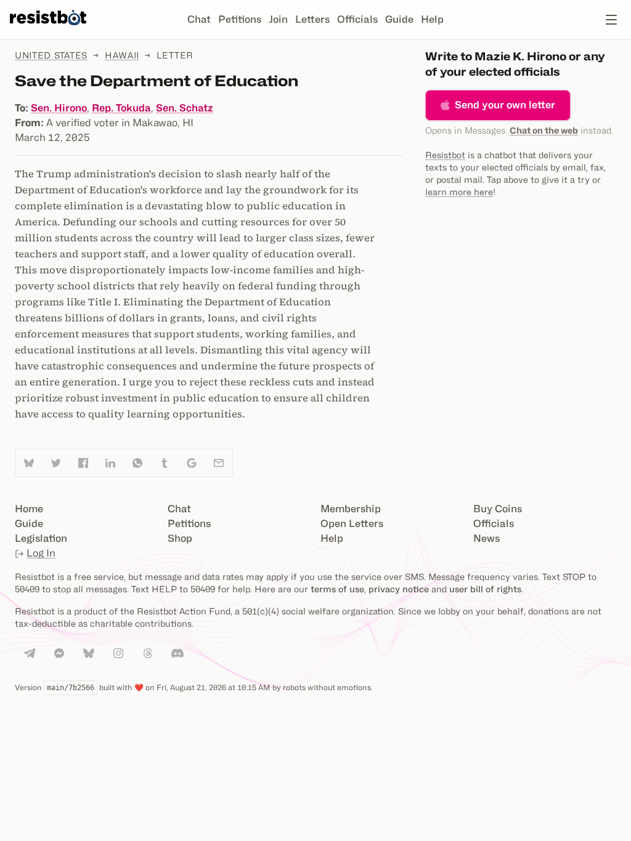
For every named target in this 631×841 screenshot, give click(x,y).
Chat (199, 19)
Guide (399, 19)
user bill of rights (485, 589)
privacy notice (398, 589)
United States (51, 55)
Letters (312, 19)
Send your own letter (505, 105)
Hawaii (122, 55)
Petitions (239, 19)
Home (29, 509)
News (486, 538)
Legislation (41, 538)
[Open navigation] (611, 19)
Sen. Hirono (59, 108)
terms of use (337, 589)
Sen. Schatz (184, 108)
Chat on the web (544, 130)
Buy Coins (497, 509)
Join (278, 19)
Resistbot (445, 155)
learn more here (459, 192)
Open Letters (351, 523)
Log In (40, 553)
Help (432, 19)
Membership (350, 509)
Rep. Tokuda (121, 108)
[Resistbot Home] (48, 29)
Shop (180, 538)
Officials (357, 19)
